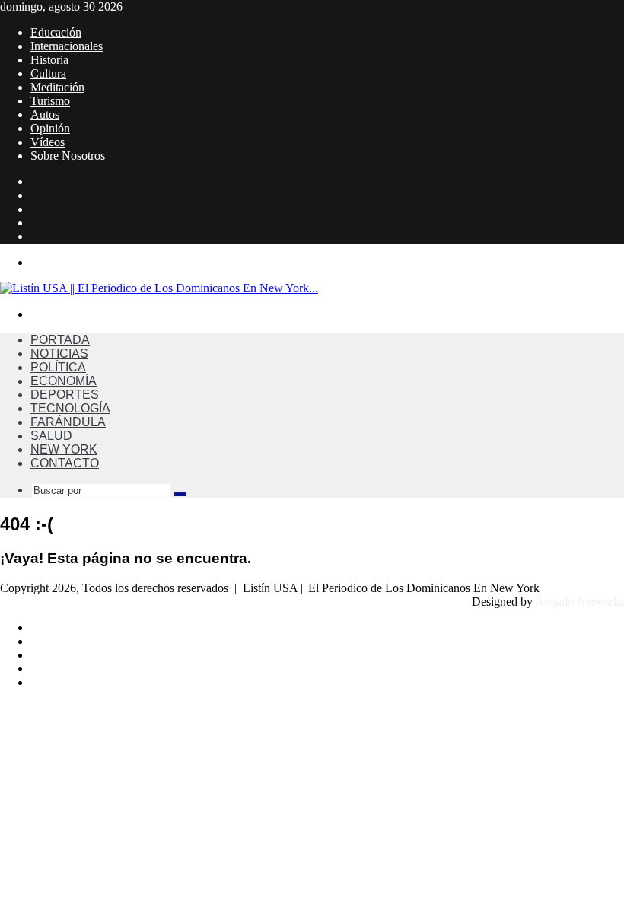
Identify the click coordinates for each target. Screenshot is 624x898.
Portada (60, 339)
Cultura (48, 73)
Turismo (50, 100)
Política (58, 367)
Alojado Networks (579, 601)
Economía (63, 380)
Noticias (59, 353)
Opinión (50, 128)
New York (63, 449)
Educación (55, 32)
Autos (44, 114)
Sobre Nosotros (67, 155)
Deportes (64, 394)
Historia (49, 59)
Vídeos (47, 141)
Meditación (57, 87)
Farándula (68, 422)
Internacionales (66, 46)
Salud (51, 435)
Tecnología (70, 408)
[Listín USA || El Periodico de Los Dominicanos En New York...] (159, 288)
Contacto (64, 463)
